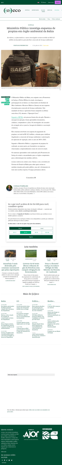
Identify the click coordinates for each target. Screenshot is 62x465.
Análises (49, 304)
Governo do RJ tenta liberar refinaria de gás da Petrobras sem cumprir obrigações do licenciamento (31, 267)
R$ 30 (25, 232)
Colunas (57, 10)
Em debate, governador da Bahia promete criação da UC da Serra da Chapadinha (7, 308)
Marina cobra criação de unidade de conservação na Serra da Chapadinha (7, 317)
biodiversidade (51, 301)
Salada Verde (43, 10)
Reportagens (35, 10)
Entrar (4, 462)
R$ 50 (36, 232)
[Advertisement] (31, 358)
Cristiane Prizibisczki (20, 45)
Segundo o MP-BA (17, 117)
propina (7, 104)
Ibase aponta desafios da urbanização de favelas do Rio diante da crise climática (38, 308)
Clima (48, 19)
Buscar (44, 2)
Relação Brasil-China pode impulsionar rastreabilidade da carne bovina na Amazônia (38, 327)
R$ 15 (14, 232)
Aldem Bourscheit (10, 280)
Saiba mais (3, 451)
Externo (34, 332)
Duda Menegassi (51, 284)
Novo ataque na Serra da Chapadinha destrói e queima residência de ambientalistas (7, 326)
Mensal (20, 228)
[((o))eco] (12, 11)
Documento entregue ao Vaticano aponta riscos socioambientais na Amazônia (23, 316)
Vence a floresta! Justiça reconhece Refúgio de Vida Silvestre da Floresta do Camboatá (52, 267)
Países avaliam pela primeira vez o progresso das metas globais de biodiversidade (53, 324)
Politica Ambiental (56, 19)
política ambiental (6, 102)
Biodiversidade (42, 19)
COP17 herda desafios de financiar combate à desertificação (38, 335)
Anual (41, 228)
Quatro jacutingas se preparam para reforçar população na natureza (54, 314)
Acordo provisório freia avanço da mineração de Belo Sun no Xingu (23, 307)
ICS (8, 100)
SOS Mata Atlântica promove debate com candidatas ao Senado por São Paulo (38, 317)
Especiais (49, 10)
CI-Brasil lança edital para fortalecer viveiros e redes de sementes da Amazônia (23, 330)
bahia (8, 99)
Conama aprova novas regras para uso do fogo (23, 323)
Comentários (30, 178)
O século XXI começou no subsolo (54, 306)
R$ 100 (47, 232)
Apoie (58, 2)
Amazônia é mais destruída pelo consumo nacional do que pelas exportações (10, 266)
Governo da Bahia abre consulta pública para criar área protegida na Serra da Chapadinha (7, 335)
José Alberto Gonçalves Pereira (31, 286)
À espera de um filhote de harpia (54, 332)
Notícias (27, 10)
